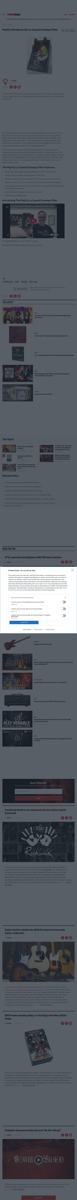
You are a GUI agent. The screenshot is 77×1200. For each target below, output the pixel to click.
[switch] (63, 602)
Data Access (38, 629)
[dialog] (38, 600)
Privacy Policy (50, 629)
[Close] (73, 571)
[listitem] (38, 598)
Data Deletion (27, 629)
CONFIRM (24, 622)
